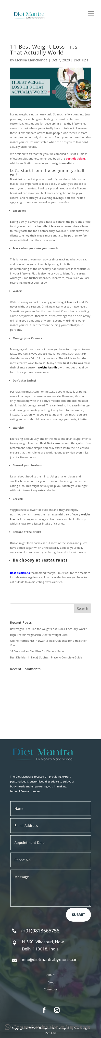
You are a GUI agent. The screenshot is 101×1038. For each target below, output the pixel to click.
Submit (78, 914)
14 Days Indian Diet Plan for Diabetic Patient (38, 651)
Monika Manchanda (31, 60)
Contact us (50, 989)
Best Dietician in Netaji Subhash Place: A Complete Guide (46, 657)
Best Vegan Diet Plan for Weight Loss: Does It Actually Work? (48, 629)
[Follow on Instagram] (56, 1010)
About (50, 975)
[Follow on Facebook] (44, 1010)
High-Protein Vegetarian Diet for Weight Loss (38, 635)
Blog (50, 982)
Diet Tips (81, 60)
